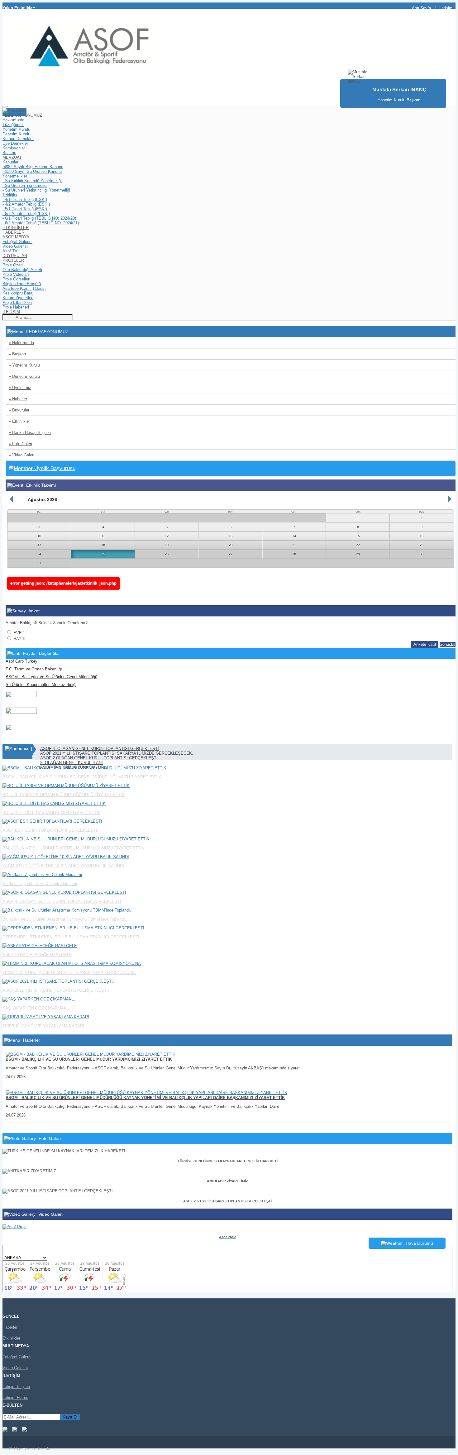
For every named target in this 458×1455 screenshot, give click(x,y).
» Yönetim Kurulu (24, 365)
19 (167, 545)
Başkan (9, 152)
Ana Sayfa (421, 8)
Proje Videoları (15, 274)
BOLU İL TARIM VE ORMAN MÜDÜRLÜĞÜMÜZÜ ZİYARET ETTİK (63, 794)
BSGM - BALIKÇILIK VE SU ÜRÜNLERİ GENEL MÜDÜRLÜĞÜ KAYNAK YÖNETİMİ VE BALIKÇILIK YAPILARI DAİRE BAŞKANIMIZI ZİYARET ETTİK (145, 1097)
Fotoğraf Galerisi (17, 241)
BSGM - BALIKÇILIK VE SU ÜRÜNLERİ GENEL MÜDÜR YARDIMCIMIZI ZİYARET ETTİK (89, 1059)
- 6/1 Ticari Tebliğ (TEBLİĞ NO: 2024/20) (39, 218)
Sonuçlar (448, 644)
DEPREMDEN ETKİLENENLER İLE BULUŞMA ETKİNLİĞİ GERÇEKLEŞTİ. (71, 937)
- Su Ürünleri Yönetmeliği (24, 185)
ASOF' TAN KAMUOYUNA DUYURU (73, 767)
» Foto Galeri (20, 443)
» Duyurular (19, 410)
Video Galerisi (15, 246)
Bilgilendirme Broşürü (21, 283)
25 (103, 554)
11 (103, 536)
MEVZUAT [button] (12, 157)
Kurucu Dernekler (18, 138)
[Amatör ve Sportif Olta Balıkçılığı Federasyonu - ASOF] (86, 68)
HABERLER (13, 232)
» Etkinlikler (19, 421)
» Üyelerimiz (20, 387)
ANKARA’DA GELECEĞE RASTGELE (37, 954)
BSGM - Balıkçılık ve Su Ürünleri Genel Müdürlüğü (51, 676)
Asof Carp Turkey (21, 661)
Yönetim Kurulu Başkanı (400, 100)
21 (294, 545)
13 (230, 536)
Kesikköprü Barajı (18, 293)
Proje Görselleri (16, 279)
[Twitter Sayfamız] (14, 1430)
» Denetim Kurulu (24, 376)
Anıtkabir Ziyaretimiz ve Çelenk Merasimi (39, 883)
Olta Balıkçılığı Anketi (22, 269)
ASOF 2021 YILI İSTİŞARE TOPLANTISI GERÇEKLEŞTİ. (55, 990)
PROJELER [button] (13, 260)
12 (167, 536)
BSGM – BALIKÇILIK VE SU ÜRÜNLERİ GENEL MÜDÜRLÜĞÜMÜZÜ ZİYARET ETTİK (81, 777)
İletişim (445, 8)
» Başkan (17, 354)
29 (358, 554)
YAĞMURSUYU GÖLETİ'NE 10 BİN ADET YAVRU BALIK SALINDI (63, 866)
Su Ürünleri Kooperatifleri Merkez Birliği (41, 684)
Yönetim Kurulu (16, 129)
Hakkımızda (13, 120)
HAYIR (19, 638)
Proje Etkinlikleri (17, 302)
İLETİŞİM (11, 311)
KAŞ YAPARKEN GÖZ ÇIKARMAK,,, (36, 1008)
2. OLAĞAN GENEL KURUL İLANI (71, 762)
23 (421, 545)
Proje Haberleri (15, 307)
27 (230, 554)
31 (39, 563)
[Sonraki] (450, 499)
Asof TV (9, 251)
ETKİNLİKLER (15, 227)
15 (358, 536)
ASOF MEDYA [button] (15, 237)
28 (294, 554)
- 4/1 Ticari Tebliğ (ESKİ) (24, 199)
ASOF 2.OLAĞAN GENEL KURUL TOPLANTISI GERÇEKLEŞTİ (99, 758)
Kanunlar (10, 162)
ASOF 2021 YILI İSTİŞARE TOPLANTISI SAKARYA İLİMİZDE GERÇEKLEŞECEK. (116, 753)
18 (103, 545)
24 (39, 554)
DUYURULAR (14, 255)
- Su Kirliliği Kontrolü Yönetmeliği (32, 180)
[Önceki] (11, 499)
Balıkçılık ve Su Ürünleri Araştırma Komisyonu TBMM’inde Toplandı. (64, 919)
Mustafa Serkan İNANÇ (399, 89)
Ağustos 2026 (42, 499)
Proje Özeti (12, 265)
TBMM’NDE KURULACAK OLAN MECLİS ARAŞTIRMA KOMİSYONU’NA (69, 972)
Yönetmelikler (14, 176)
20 (230, 545)
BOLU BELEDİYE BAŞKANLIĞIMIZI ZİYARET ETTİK (51, 812)
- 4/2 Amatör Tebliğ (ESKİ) (26, 204)
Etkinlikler (11, 1338)
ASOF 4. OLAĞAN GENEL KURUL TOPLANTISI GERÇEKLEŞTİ (99, 748)
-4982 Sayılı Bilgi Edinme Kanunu (32, 166)
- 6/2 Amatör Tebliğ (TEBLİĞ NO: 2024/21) (40, 223)
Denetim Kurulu (16, 134)
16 (421, 536)
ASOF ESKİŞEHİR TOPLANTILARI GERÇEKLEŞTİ (49, 830)
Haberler (9, 1327)
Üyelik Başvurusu (54, 468)
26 (167, 554)
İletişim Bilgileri (16, 1386)
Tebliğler (9, 194)
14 (294, 536)
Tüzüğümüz (13, 124)
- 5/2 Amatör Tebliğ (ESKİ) (26, 213)
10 (39, 536)
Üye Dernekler (15, 143)
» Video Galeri (21, 455)
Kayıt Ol (70, 1417)
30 (421, 554)
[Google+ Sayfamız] (24, 1430)
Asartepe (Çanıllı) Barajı (24, 288)
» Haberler (18, 399)
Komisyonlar (13, 148)
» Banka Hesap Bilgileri (30, 432)
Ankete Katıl (424, 644)
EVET (18, 632)
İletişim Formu (15, 1397)
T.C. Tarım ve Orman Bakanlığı (34, 669)
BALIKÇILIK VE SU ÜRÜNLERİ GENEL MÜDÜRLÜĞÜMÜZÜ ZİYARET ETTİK (73, 848)
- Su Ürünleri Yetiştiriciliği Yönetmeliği (36, 190)
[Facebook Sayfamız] (4, 1430)
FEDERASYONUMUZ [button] (22, 115)
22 (358, 545)
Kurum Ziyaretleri (17, 297)
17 (39, 545)
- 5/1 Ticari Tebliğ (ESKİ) (24, 209)
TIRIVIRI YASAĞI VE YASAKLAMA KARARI (43, 1026)
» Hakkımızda (21, 342)
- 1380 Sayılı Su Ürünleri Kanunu (32, 171)
